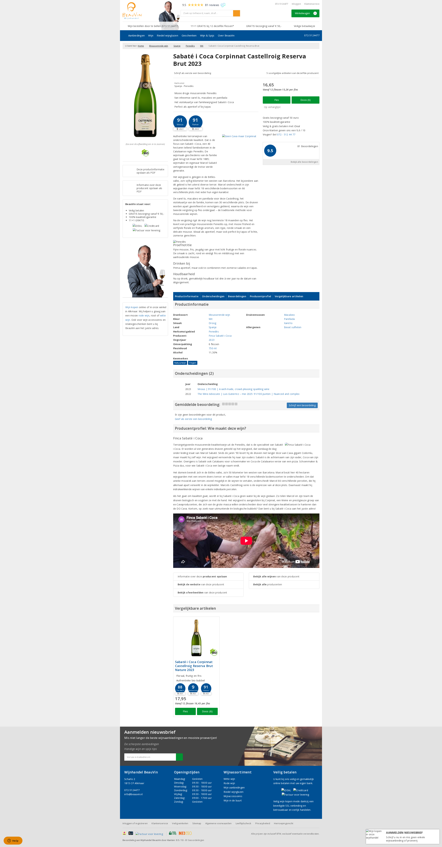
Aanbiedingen (136, 35)
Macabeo (289, 314)
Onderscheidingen (213, 296)
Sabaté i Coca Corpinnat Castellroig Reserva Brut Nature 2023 (194, 666)
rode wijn (144, 315)
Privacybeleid (262, 823)
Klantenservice (311, 3)
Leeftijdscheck (243, 823)
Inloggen (296, 3)
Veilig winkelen (180, 823)
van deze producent (201, 584)
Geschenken (189, 35)
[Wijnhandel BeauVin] (150, 10)
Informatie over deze (202, 576)
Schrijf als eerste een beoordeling (192, 73)
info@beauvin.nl (133, 794)
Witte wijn (229, 779)
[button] (180, 122)
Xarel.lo (288, 323)
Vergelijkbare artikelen (289, 296)
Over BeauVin (226, 35)
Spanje (177, 45)
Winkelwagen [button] (305, 13)
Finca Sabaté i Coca (220, 335)
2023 (211, 339)
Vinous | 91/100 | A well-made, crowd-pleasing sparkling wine (234, 389)
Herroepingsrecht (283, 823)
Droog (212, 323)
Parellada (289, 319)
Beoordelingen (237, 296)
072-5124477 (281, 3)
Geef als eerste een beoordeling (193, 419)
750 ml (213, 348)
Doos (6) (305, 100)
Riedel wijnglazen (167, 35)
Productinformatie (187, 296)
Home (141, 45)
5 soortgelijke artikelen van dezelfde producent (293, 73)
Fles (276, 100)
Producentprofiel (260, 296)
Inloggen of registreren (135, 823)
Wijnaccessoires (233, 796)
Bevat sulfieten (292, 327)
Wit (201, 45)
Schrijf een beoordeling (302, 405)
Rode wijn (229, 783)
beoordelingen (194, 840)
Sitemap (196, 823)
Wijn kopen (131, 307)
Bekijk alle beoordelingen (304, 161)
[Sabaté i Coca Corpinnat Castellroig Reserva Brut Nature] (196, 637)
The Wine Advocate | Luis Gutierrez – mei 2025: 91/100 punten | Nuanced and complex (249, 394)
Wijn (150, 35)
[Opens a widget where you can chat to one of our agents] (12, 841)
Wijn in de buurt (233, 800)
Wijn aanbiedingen (234, 787)
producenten (267, 584)
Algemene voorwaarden (218, 823)
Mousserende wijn (158, 45)
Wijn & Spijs (207, 35)
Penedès (190, 45)
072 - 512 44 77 (286, 134)
